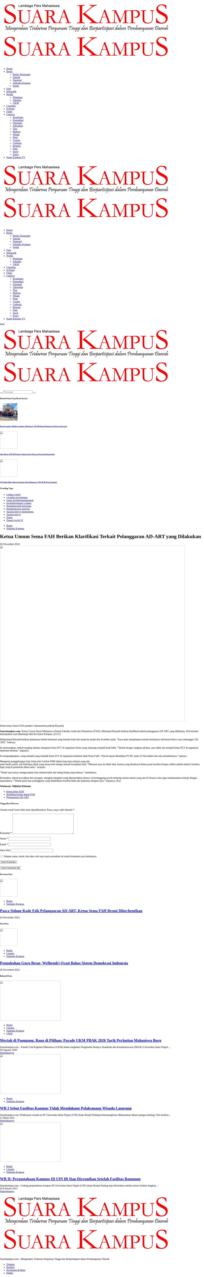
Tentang (10, 1264)
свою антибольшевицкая (19, 500)
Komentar (6, 833)
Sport (15, 151)
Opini (9, 111)
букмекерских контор (18, 508)
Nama (4, 838)
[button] (2, 324)
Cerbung (17, 143)
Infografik (11, 91)
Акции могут (13, 514)
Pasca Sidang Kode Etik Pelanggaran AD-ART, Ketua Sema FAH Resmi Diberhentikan (71, 911)
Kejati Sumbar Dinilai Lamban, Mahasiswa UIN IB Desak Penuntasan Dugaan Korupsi (33, 426)
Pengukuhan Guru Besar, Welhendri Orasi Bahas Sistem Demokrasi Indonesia (64, 963)
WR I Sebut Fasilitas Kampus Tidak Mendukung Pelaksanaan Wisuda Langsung (66, 1108)
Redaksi (10, 1267)
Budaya (17, 131)
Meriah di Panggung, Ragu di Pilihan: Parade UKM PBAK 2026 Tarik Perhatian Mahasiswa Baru (80, 1040)
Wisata (16, 134)
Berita (9, 71)
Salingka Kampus (22, 83)
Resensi (17, 146)
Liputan (10, 953)
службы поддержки (17, 497)
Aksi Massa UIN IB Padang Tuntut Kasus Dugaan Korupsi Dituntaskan (27, 454)
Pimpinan (17, 97)
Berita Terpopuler (21, 74)
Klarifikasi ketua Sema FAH (20, 794)
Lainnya (10, 114)
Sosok (16, 85)
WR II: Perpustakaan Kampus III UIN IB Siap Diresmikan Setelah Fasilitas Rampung (70, 1179)
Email (4, 844)
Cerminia (11, 106)
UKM (16, 103)
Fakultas (17, 100)
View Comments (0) (10, 868)
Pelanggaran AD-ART (17, 797)
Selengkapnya (7, 1052)
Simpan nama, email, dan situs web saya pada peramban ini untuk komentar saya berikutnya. (50, 856)
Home (9, 68)
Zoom (9, 517)
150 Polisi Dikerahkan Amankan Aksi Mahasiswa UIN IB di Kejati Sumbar (28, 482)
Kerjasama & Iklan (15, 1270)
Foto (8, 88)
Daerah (16, 77)
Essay (16, 154)
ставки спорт (13, 494)
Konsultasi (18, 120)
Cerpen (16, 140)
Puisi (15, 137)
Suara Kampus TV (15, 157)
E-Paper (10, 108)
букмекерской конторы (18, 506)
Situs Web (5, 850)
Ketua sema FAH (15, 791)
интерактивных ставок (18, 503)
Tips (15, 128)
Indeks (9, 1273)
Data (15, 148)
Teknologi (18, 126)
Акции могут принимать (19, 511)
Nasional (17, 80)
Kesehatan (18, 117)
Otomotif (17, 123)
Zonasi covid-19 (14, 520)
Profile (9, 94)
